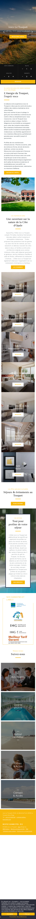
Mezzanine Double (18, 348)
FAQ (27, 829)
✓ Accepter (9, 914)
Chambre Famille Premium (18, 318)
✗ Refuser (27, 914)
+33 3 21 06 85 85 (10, 817)
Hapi (19, 827)
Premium (18, 408)
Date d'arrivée (9, 65)
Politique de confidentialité (24, 831)
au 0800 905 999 (14, 643)
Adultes (9, 73)
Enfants (27, 73)
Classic (18, 288)
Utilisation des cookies (9, 831)
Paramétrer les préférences (18, 917)
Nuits (27, 65)
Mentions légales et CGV (18, 829)
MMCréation (6, 829)
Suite (18, 468)
